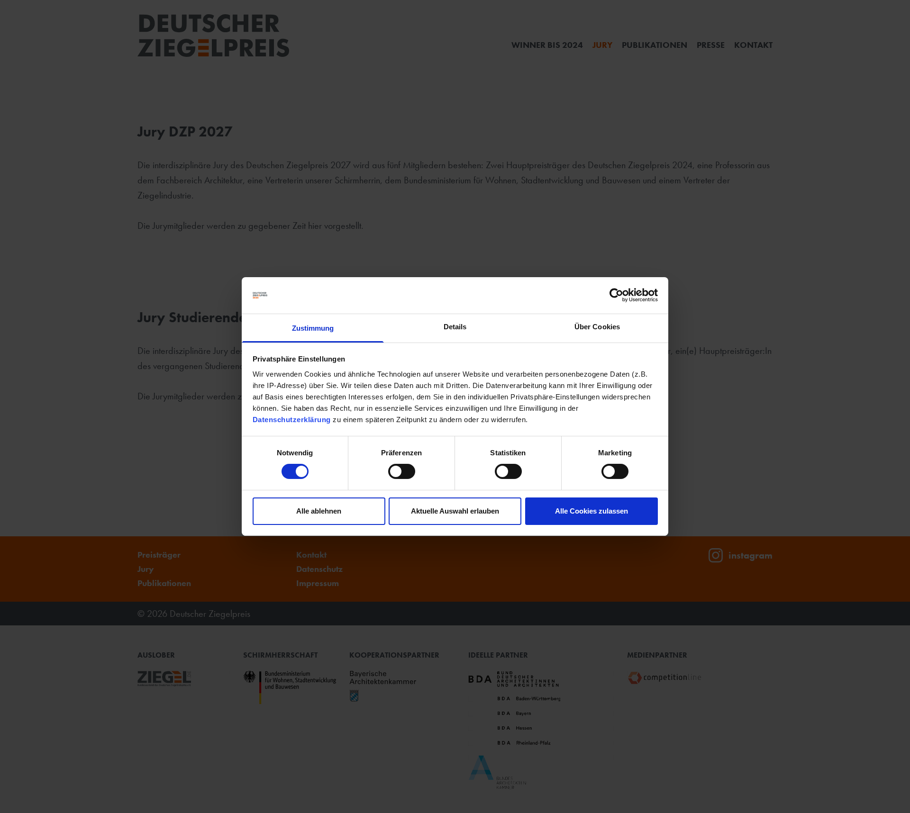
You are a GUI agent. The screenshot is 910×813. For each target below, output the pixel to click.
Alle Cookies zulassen (591, 511)
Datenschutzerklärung (292, 420)
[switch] (401, 471)
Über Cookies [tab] (597, 327)
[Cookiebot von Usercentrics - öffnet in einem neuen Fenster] (616, 295)
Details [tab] (455, 327)
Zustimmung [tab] (313, 328)
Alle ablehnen (318, 511)
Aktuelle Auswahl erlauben (455, 511)
